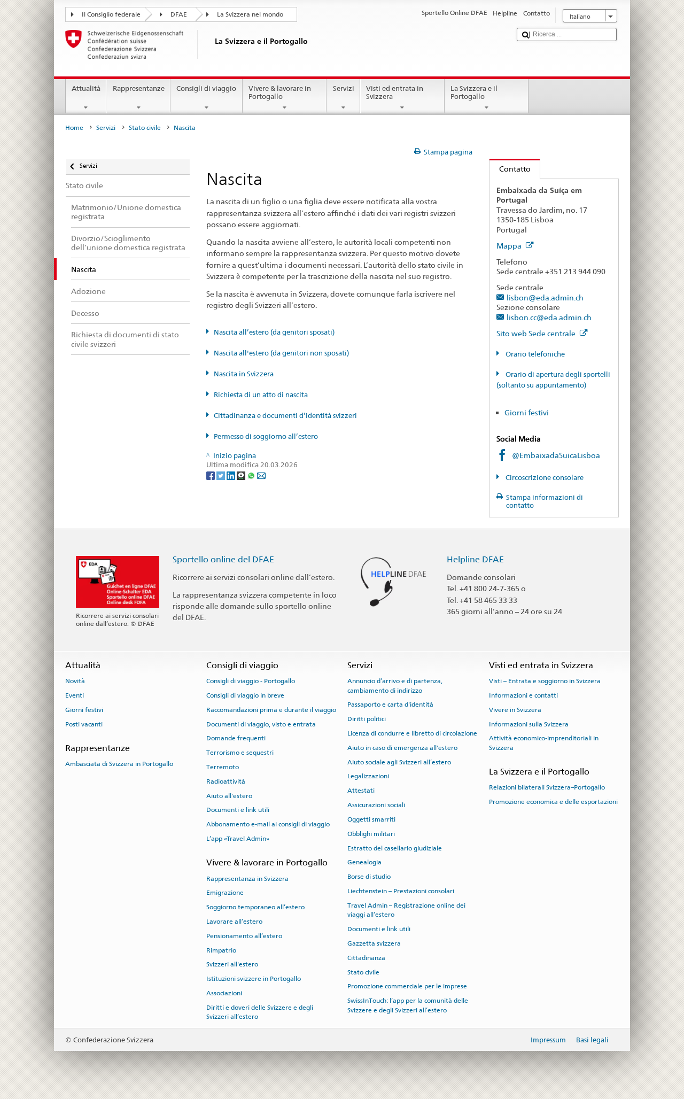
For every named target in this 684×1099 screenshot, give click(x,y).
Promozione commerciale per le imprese (407, 986)
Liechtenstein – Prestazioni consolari (400, 891)
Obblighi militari (371, 834)
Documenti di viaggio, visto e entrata (261, 723)
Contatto (510, 168)
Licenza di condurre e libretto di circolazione (412, 733)
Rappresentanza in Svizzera (247, 878)
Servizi (343, 88)
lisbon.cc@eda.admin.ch (549, 317)
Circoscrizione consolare (544, 478)
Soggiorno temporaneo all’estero (255, 907)
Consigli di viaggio (206, 88)
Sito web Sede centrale (536, 333)
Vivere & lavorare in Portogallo (279, 92)
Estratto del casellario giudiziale (394, 848)
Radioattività (225, 781)
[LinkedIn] (232, 475)
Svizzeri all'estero (232, 964)
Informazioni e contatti (523, 695)
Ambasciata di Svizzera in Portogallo (119, 764)
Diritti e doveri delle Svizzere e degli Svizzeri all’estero (259, 1012)
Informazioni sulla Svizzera (529, 723)
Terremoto (222, 767)
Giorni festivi (526, 412)
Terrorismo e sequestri (240, 752)
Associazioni (224, 993)
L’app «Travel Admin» (237, 838)
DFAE (178, 14)
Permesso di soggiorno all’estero (266, 436)
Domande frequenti (236, 738)
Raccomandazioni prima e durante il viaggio (271, 710)
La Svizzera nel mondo (250, 14)
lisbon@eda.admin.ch (545, 297)
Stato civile (145, 127)
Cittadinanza (366, 958)
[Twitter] (221, 475)
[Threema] (242, 475)
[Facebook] (211, 475)
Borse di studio (369, 876)
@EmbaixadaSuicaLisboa (556, 455)
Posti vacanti (84, 723)
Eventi (74, 695)
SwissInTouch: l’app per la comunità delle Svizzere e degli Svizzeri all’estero (407, 1005)
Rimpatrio (221, 950)
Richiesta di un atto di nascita (261, 395)
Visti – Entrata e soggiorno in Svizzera (545, 681)
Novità (75, 681)
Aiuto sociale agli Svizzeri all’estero (399, 762)
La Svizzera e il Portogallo (474, 92)
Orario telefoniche (534, 354)
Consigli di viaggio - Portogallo (250, 681)
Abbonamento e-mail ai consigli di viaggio (268, 824)
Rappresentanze (139, 88)
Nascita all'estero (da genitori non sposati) (281, 353)
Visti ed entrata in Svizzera (394, 92)
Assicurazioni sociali (376, 805)
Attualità (86, 88)
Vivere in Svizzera (515, 710)
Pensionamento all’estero (244, 936)
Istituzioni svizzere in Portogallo (253, 978)
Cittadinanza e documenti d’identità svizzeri (285, 416)
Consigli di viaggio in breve (245, 695)
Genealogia (364, 862)
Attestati (361, 790)
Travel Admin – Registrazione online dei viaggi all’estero (406, 910)
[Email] (261, 475)
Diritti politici (366, 719)
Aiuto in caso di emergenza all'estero (402, 748)
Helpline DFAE (475, 559)
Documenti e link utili (237, 810)
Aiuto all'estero (229, 795)
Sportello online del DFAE (223, 559)
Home (74, 127)
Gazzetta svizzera (374, 943)
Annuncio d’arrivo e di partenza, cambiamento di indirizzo (394, 685)
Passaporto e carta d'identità (390, 704)
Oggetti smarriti (371, 819)
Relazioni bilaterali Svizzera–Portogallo (547, 787)
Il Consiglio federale (111, 14)
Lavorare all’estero (234, 921)
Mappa (509, 245)
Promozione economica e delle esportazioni (553, 802)
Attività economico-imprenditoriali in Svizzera (543, 742)
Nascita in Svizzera (244, 374)
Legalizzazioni (368, 776)
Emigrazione (225, 892)
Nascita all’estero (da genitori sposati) (274, 332)
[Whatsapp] (252, 475)
